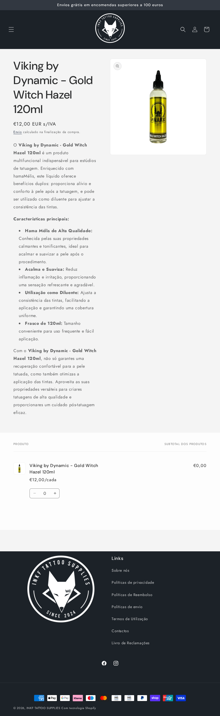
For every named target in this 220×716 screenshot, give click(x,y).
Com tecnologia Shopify (78, 708)
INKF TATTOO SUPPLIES (43, 708)
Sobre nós (120, 570)
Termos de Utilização (130, 618)
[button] (11, 29)
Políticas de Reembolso (132, 594)
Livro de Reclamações (131, 643)
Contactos (120, 631)
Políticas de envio (127, 606)
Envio (17, 132)
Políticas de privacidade (133, 582)
